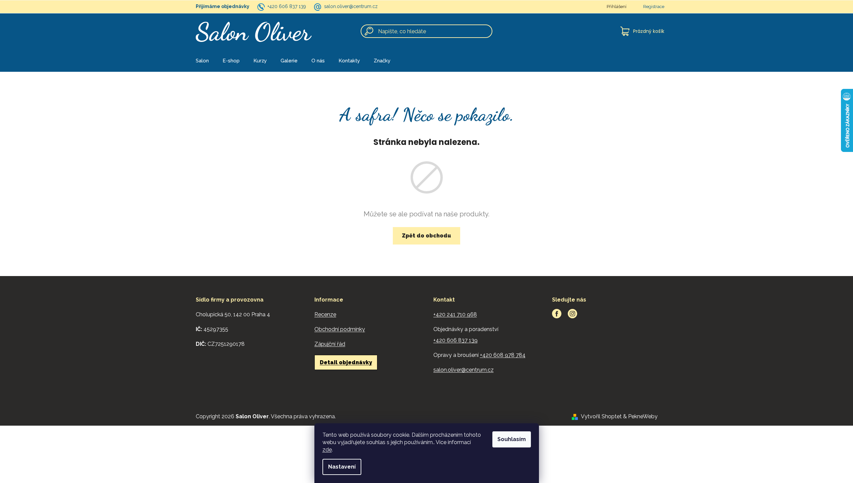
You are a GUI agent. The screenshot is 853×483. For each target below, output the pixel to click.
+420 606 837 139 (286, 6)
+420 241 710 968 (455, 314)
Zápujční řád (329, 344)
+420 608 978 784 (503, 355)
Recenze (325, 314)
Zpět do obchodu (426, 235)
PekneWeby (643, 416)
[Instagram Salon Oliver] (572, 313)
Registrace (653, 6)
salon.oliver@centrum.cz (351, 6)
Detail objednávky (346, 362)
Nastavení (342, 467)
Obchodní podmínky (339, 329)
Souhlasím (511, 439)
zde (327, 449)
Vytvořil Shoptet (601, 416)
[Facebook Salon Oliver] (556, 313)
